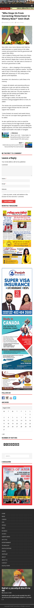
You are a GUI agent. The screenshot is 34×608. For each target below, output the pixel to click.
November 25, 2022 (8, 22)
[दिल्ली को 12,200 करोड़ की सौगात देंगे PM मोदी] (17, 585)
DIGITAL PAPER (6, 565)
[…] (3, 599)
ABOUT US (4, 560)
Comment (5, 165)
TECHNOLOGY (5, 545)
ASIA (3, 522)
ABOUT (4, 557)
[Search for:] (17, 456)
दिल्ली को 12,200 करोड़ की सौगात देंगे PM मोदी (16, 589)
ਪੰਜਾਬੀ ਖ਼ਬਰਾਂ (5, 554)
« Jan (3, 434)
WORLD (4, 525)
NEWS (3, 516)
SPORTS (4, 534)
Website (4, 189)
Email (3, 184)
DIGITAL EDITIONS (6, 548)
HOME (3, 513)
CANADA (4, 519)
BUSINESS (4, 531)
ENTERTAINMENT (6, 542)
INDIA (3, 528)
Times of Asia (19, 22)
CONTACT (4, 563)
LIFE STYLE (4, 539)
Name (4, 178)
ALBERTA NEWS (6, 536)
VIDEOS (4, 551)
